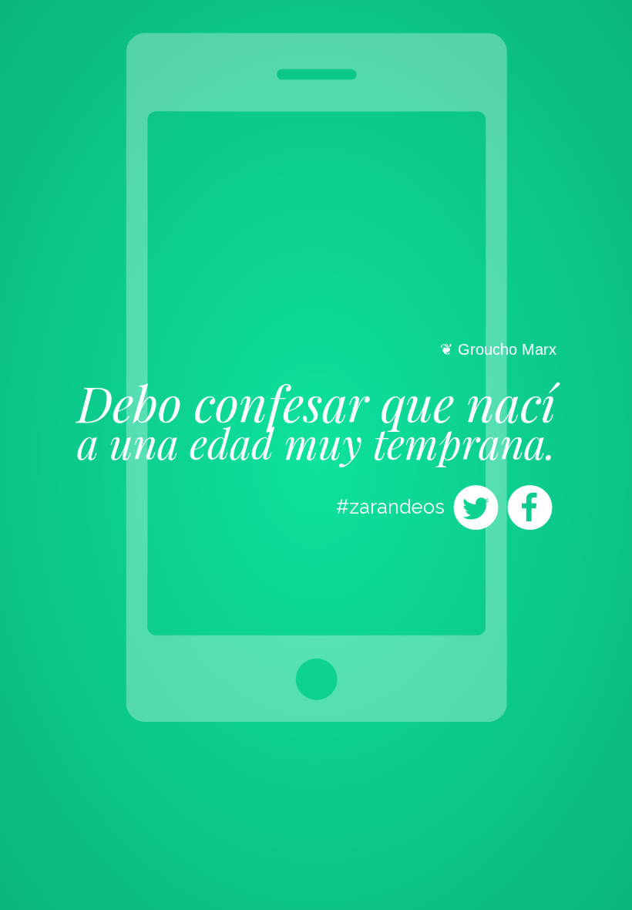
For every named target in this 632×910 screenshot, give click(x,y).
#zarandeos (390, 506)
